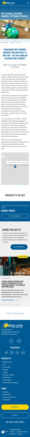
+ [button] (3, 155)
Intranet (19, 434)
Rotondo (5, 370)
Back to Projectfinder (15, 313)
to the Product (15, 216)
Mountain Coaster (8, 375)
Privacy (12, 432)
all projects (19, 247)
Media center (7, 394)
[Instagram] (11, 352)
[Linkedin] (23, 352)
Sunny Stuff (6, 367)
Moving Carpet (7, 362)
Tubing (5, 372)
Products (15, 407)
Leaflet (14, 184)
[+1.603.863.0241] (11, 341)
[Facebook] (6, 352)
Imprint (5, 432)
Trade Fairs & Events (9, 397)
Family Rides (7, 380)
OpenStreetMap (20, 184)
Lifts (4, 364)
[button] (4, 29)
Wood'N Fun (6, 377)
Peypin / (10, 65)
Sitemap (12, 434)
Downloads (6, 400)
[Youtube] (17, 352)
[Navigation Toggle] (28, 3)
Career (15, 415)
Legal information (22, 432)
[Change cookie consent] (3, 432)
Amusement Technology (10, 382)
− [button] (3, 157)
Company (6, 392)
